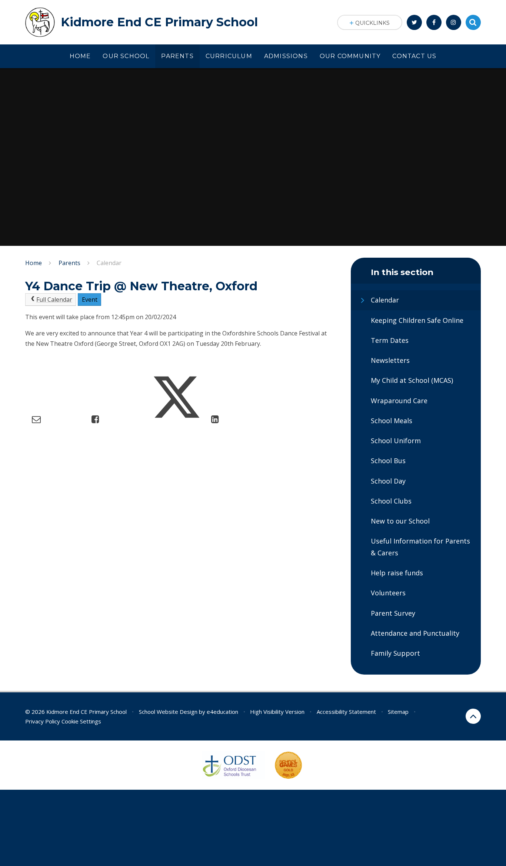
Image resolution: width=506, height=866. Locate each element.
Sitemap (398, 711)
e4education (222, 711)
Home (33, 263)
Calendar (109, 263)
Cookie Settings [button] (81, 721)
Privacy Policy (42, 721)
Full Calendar (54, 299)
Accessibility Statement (346, 711)
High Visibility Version (277, 711)
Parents (69, 263)
